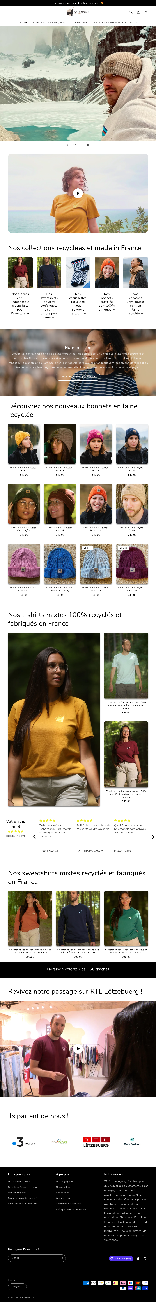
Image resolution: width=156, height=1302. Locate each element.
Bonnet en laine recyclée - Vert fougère (24, 529)
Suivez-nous (62, 1193)
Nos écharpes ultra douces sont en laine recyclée (136, 303)
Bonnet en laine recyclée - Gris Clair (96, 589)
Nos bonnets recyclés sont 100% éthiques (107, 301)
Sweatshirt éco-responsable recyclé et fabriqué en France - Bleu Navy (78, 951)
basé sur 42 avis (15, 836)
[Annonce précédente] (9, 3)
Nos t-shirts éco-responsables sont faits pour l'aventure (20, 303)
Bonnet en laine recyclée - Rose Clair (24, 589)
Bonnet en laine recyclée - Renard (60, 529)
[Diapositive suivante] (81, 144)
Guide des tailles (65, 1198)
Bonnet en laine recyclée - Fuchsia (96, 469)
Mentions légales (17, 1193)
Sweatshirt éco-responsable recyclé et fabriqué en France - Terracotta (30, 951)
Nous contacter (64, 1187)
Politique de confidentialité (22, 1198)
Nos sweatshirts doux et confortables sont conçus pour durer (49, 305)
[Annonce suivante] (147, 3)
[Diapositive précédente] (67, 144)
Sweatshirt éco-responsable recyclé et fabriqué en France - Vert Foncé (126, 951)
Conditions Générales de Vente (24, 1187)
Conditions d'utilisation (68, 1204)
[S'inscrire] (61, 1258)
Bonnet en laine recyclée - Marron (60, 469)
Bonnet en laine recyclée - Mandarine (96, 529)
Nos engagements (66, 1181)
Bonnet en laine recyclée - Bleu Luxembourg (60, 589)
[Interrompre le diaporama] (88, 144)
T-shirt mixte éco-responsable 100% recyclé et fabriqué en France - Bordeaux (126, 794)
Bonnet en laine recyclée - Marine (132, 469)
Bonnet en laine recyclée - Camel (132, 529)
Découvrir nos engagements (78, 377)
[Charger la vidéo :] (78, 193)
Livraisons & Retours (19, 1181)
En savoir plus (78, 123)
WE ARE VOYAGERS (25, 1298)
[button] (38, 22)
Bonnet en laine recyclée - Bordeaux (132, 589)
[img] (15, 831)
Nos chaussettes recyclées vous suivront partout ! (78, 303)
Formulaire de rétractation (22, 1204)
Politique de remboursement (71, 1209)
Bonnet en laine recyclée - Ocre (24, 469)
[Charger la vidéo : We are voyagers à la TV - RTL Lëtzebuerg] (78, 1049)
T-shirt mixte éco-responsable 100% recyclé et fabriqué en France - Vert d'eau (126, 705)
